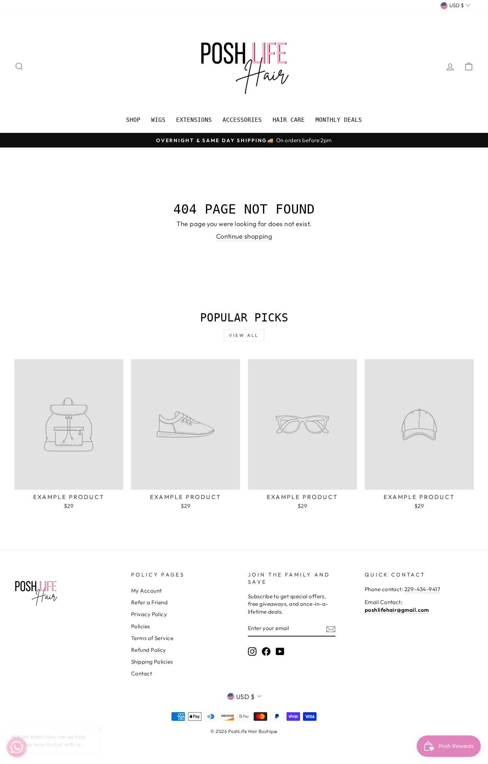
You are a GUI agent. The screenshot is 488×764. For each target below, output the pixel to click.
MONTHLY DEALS (338, 119)
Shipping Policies (152, 661)
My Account (146, 590)
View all (244, 335)
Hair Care (289, 119)
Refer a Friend (149, 602)
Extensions (194, 119)
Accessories (242, 119)
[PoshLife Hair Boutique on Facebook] (266, 651)
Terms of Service (152, 638)
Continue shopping (244, 236)
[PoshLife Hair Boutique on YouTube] (280, 651)
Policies (140, 626)
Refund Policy (148, 649)
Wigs (158, 119)
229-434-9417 (422, 589)
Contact (141, 673)
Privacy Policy (149, 614)
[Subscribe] (330, 629)
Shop (133, 119)
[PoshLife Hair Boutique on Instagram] (252, 651)
